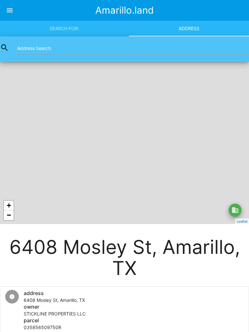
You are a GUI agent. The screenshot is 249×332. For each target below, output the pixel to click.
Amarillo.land (124, 10)
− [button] (9, 215)
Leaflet (242, 221)
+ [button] (9, 205)
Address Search (34, 48)
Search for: (64, 28)
